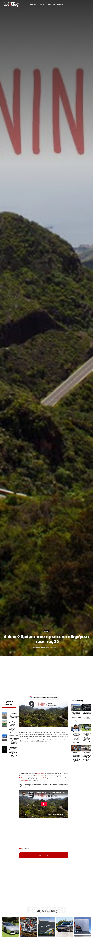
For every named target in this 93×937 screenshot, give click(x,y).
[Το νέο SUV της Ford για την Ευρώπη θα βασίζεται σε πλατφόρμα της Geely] (64, 927)
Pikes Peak (54, 778)
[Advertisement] (46, 674)
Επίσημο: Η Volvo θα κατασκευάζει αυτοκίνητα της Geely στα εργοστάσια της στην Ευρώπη (76, 757)
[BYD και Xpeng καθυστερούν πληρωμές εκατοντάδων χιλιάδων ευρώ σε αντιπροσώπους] (76, 707)
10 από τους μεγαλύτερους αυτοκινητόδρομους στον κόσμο (14, 715)
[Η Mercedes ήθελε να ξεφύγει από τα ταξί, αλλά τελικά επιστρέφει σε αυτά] (86, 748)
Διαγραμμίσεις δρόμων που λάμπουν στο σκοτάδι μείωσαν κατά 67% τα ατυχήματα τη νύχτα (13, 751)
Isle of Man (43, 778)
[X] (8, 697)
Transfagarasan (24, 780)
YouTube (26, 848)
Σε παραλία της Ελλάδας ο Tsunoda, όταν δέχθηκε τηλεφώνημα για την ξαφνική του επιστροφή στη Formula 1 (76, 737)
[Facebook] (4, 697)
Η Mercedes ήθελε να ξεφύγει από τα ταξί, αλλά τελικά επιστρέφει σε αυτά (87, 756)
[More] (13, 697)
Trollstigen (22, 778)
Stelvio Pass (40, 773)
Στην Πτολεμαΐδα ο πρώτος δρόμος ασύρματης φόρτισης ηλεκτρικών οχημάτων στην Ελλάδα (12, 727)
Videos (46, 631)
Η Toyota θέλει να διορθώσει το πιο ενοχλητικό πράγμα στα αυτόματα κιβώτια (87, 716)
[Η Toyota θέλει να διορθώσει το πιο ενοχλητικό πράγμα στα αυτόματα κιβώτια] (86, 707)
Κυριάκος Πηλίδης (40, 647)
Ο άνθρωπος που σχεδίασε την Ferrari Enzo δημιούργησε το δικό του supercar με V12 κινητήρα (87, 736)
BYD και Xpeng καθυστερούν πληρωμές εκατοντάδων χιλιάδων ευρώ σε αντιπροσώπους (76, 716)
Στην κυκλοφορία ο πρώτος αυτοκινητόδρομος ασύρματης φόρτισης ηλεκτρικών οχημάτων (14, 739)
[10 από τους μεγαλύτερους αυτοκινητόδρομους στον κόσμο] (4, 715)
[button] (87, 4)
